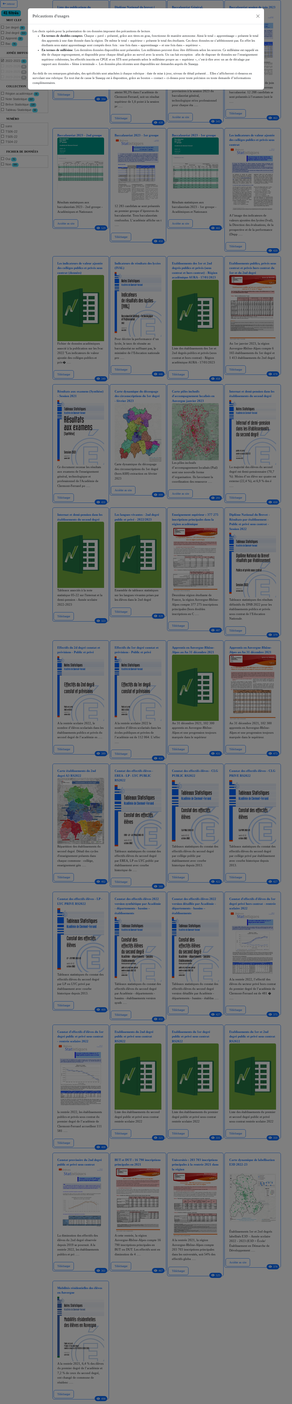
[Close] (258, 16)
